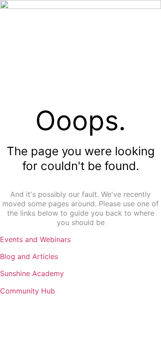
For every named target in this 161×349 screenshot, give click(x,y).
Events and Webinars (35, 239)
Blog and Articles (29, 256)
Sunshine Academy (32, 273)
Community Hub (27, 290)
